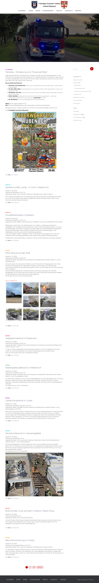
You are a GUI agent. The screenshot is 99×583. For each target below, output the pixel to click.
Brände (7, 250)
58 (34, 567)
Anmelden (76, 111)
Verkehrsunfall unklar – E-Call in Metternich (27, 187)
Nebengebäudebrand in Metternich (23, 367)
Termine (37, 10)
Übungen (76, 103)
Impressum (78, 10)
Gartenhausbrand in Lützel (18, 400)
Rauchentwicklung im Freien (20, 540)
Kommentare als (79, 117)
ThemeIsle (91, 579)
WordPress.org (77, 120)
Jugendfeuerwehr (47, 10)
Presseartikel (76, 100)
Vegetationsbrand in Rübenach (21, 338)
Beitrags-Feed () (78, 114)
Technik (30, 10)
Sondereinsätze (78, 88)
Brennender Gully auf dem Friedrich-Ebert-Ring (29, 511)
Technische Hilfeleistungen (81, 91)
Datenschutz (69, 10)
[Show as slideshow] (11, 280)
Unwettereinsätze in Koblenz (19, 215)
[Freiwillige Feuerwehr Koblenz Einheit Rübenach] (49, 5)
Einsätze (59, 10)
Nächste (39, 567)
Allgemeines (21, 10)
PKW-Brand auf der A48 (17, 253)
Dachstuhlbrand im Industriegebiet (23, 433)
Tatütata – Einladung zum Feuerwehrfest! (26, 72)
